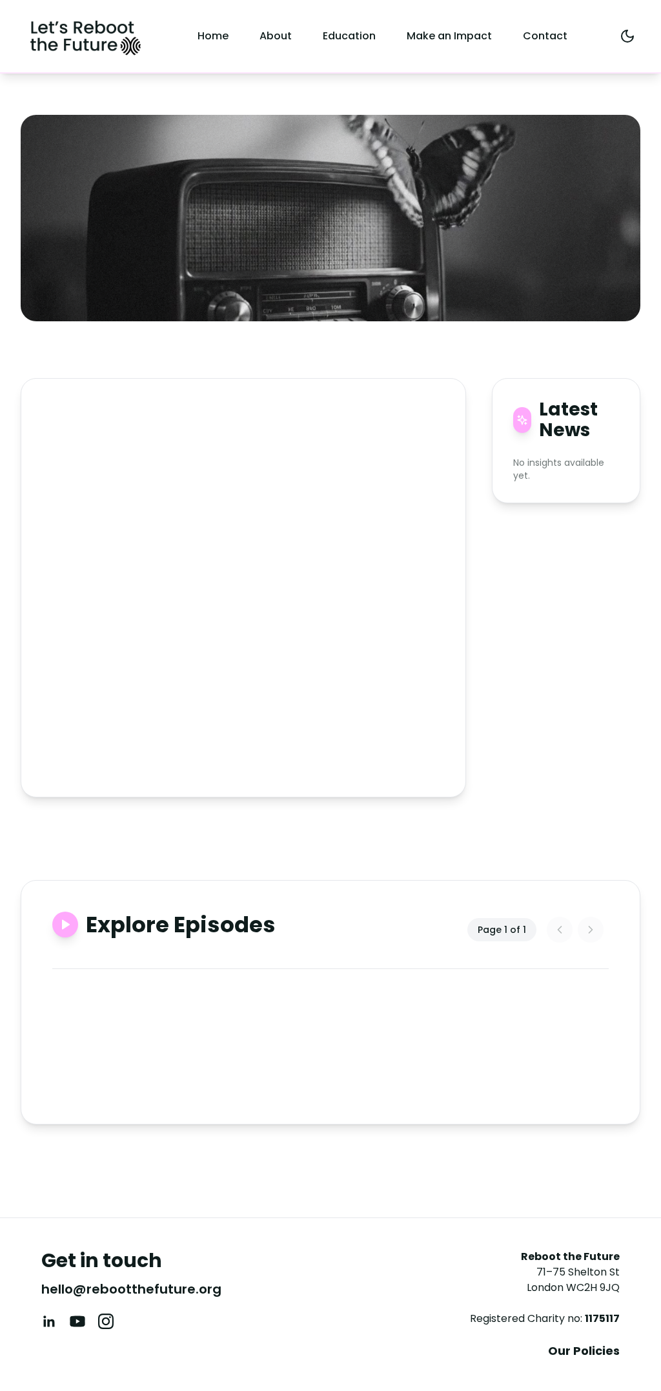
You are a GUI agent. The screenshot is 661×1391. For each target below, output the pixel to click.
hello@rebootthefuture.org (131, 1289)
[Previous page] (560, 930)
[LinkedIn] (49, 1321)
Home (213, 35)
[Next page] (591, 930)
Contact (545, 35)
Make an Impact (449, 35)
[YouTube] (77, 1321)
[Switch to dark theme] (627, 36)
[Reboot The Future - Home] (85, 36)
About (275, 35)
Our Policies (584, 1351)
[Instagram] (106, 1321)
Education (349, 35)
